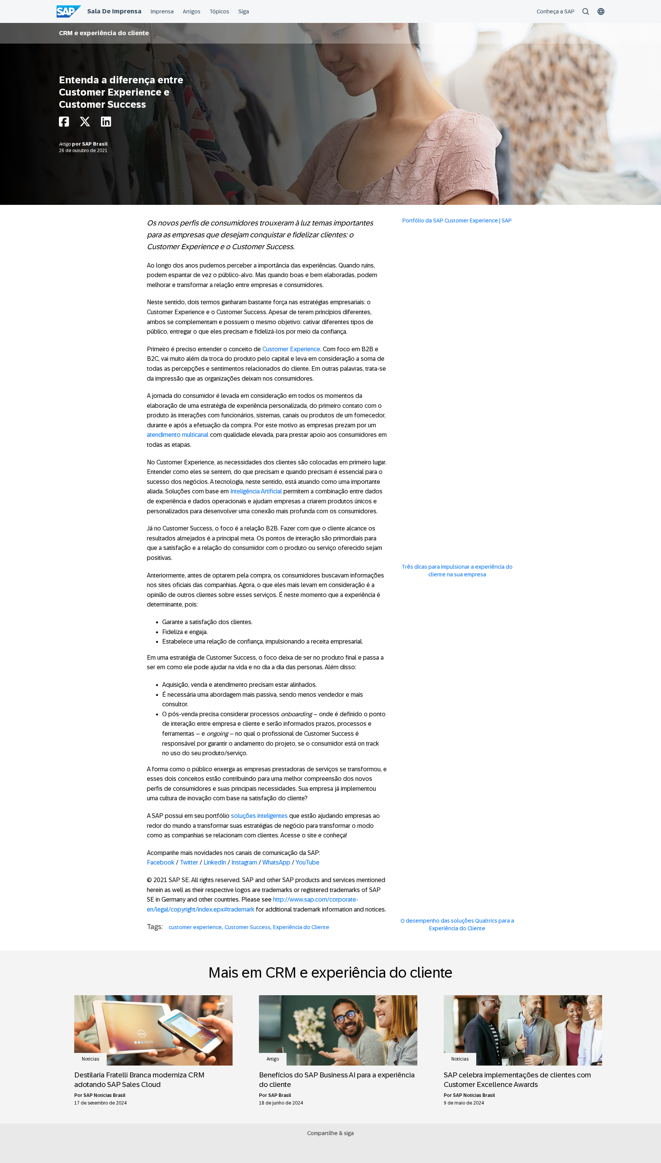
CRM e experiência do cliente (104, 33)
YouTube (307, 862)
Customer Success (247, 927)
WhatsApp (276, 862)
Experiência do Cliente (301, 927)
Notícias (90, 1059)
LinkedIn (216, 862)
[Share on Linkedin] (106, 123)
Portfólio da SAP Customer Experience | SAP (457, 220)
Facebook (161, 862)
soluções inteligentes (259, 816)
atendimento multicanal (177, 434)
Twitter (190, 862)
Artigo (65, 144)
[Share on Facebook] (64, 123)
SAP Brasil (94, 144)
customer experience (195, 927)
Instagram (244, 862)
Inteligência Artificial (256, 491)
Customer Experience (291, 349)
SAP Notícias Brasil (104, 1095)
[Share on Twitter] (85, 123)
